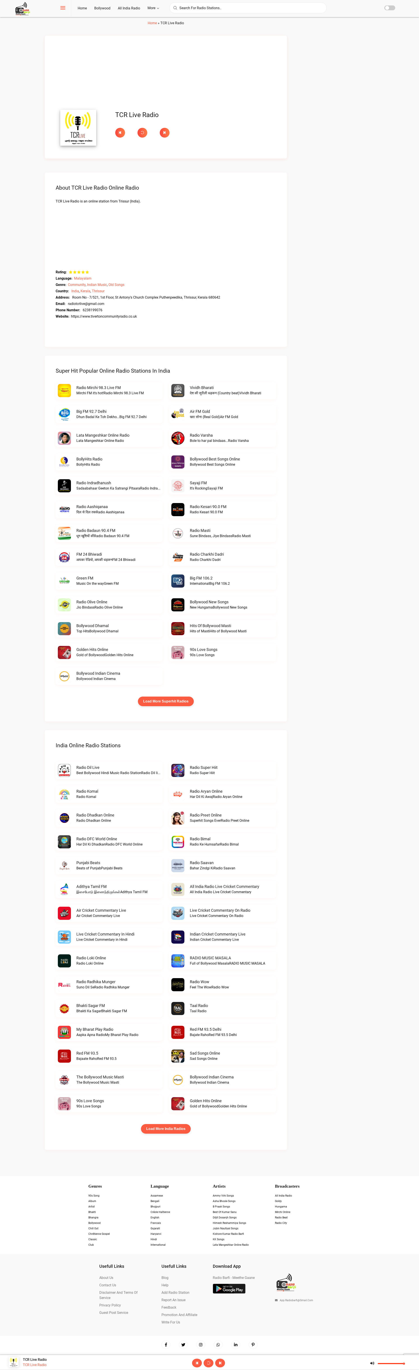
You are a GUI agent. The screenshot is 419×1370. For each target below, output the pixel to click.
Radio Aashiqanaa (92, 506)
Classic (92, 1239)
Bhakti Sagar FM (90, 1005)
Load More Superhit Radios (166, 701)
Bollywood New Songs (209, 602)
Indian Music (97, 285)
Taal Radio (199, 1005)
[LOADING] (146, 133)
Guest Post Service (113, 1313)
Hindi (154, 1239)
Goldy (278, 1201)
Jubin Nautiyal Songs (225, 1228)
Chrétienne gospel (99, 1233)
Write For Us (170, 1322)
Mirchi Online (282, 1212)
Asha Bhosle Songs (224, 1201)
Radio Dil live (88, 767)
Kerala (85, 291)
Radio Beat (281, 1217)
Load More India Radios (165, 1129)
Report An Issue (173, 1300)
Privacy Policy (110, 1305)
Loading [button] (142, 133)
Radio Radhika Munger (95, 981)
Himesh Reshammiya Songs (229, 1223)
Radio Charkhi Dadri (207, 554)
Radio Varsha (201, 435)
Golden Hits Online (92, 649)
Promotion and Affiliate (179, 1315)
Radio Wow (199, 981)
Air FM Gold (200, 411)
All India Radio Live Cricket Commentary (224, 886)
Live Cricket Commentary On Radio (220, 910)
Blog (164, 1278)
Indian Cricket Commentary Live (218, 934)
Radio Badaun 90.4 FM (95, 530)
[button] (62, 8)
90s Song (94, 1195)
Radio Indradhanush (93, 483)
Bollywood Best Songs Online (215, 459)
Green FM (84, 578)
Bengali (155, 1201)
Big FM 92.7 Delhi (91, 411)
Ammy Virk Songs (223, 1195)
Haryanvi (156, 1233)
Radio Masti (200, 530)
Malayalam (82, 278)
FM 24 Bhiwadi (89, 554)
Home (82, 8)
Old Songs (116, 285)
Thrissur (98, 291)
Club (91, 1244)
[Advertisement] (165, 73)
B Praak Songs (221, 1206)
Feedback (168, 1307)
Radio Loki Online (91, 958)
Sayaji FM (198, 483)
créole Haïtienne (160, 1212)
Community (77, 285)
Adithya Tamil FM (91, 886)
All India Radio (129, 8)
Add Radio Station (175, 1292)
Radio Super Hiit (204, 767)
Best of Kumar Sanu (225, 1212)
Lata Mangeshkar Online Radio (102, 435)
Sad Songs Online (205, 1053)
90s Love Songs (203, 649)
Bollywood (102, 8)
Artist (91, 1206)
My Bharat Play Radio (94, 1029)
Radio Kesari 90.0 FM (208, 506)
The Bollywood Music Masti (100, 1077)
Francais (156, 1223)
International (158, 1244)
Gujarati (155, 1228)
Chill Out (93, 1228)
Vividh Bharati (202, 387)
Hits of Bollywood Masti (210, 625)
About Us (106, 1278)
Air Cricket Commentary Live (101, 910)
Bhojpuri (155, 1206)
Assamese (157, 1195)
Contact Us (107, 1285)
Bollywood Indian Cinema (98, 673)
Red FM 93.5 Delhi (205, 1029)
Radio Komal (87, 791)
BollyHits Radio (89, 459)
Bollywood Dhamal (92, 625)
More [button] (152, 8)
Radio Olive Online (91, 602)
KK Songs (218, 1239)
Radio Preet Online (206, 815)
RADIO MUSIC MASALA (210, 958)
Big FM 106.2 (201, 578)
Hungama (281, 1206)
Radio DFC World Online (96, 839)
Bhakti (92, 1212)
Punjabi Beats (88, 862)
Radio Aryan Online (206, 791)
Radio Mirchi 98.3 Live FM (98, 387)
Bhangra (93, 1217)
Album (92, 1201)
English (155, 1217)
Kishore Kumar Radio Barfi (228, 1233)
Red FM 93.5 (87, 1053)
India (75, 291)
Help (164, 1285)
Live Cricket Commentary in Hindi (105, 934)
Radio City (281, 1223)
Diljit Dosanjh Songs (225, 1217)
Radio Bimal (200, 839)
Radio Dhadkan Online (95, 815)
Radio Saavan (202, 862)
